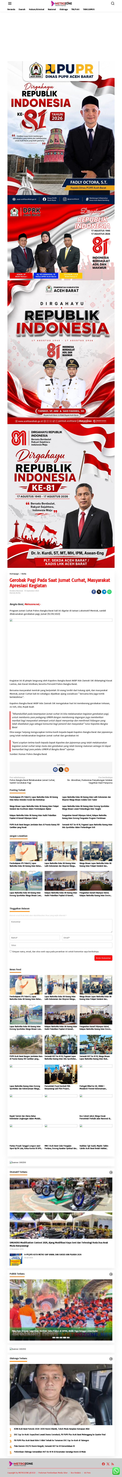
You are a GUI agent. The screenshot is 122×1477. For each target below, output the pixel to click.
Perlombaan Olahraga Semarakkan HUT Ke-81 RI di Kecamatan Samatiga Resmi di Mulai (50, 1451)
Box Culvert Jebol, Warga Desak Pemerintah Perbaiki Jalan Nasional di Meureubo (95, 1117)
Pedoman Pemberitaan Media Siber (53, 1472)
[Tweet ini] (99, 592)
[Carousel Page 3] (61, 1337)
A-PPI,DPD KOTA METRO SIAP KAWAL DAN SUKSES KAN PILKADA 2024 (53, 1254)
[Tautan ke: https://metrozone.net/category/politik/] (111, 1274)
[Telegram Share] (104, 592)
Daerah (12, 593)
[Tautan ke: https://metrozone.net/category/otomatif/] (111, 1172)
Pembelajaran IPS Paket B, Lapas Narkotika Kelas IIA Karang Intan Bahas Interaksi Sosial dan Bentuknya (34, 798)
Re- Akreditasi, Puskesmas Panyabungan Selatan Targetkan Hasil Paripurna (89, 780)
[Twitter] (61, 769)
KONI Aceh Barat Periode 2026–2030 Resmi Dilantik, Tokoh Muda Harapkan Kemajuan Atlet (51, 1429)
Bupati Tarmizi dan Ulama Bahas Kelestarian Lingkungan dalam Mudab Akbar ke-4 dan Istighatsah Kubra (25, 1117)
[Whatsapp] (109, 592)
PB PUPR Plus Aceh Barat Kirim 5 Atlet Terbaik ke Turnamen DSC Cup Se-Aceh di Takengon (51, 1440)
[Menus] (9, 3)
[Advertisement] (61, 36)
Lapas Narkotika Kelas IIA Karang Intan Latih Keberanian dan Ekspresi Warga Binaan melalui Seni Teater (86, 798)
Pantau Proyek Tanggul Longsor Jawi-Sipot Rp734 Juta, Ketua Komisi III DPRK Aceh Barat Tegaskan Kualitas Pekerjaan (26, 1147)
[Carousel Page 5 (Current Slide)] (68, 1337)
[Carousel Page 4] (64, 1337)
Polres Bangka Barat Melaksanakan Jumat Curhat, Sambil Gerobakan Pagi (32, 780)
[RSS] (66, 769)
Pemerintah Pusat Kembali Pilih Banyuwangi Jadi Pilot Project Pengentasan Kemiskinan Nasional (59, 1087)
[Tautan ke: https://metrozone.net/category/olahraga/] (111, 1359)
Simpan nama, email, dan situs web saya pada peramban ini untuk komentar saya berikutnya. (55, 951)
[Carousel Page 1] (53, 1337)
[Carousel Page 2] (57, 1337)
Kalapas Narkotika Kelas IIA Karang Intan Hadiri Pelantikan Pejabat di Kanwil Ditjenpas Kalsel (33, 816)
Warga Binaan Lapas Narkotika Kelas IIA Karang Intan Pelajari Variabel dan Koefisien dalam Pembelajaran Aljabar (34, 807)
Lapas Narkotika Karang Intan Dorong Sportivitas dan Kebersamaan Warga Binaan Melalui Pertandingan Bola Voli (25, 1087)
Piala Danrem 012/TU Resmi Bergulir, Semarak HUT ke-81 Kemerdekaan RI (44, 1446)
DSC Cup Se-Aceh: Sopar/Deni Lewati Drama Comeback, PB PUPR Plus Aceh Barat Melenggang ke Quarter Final (59, 1434)
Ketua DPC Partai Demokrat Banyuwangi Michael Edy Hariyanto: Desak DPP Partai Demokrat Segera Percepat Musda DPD (59, 1329)
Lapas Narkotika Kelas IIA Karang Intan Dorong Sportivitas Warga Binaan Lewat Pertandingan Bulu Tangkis (85, 807)
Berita (18, 593)
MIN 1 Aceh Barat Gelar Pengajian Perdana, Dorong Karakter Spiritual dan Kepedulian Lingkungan (60, 1147)
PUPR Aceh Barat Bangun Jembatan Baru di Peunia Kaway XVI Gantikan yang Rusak (35, 825)
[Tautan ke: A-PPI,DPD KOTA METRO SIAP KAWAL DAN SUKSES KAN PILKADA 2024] (16, 1259)
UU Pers (87, 1472)
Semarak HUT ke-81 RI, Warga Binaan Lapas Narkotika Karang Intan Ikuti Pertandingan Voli (95, 1057)
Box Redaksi (76, 1472)
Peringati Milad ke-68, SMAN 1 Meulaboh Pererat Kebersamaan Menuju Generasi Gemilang (93, 1087)
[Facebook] (55, 769)
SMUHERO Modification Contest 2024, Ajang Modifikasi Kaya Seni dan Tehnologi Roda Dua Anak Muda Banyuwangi (59, 1244)
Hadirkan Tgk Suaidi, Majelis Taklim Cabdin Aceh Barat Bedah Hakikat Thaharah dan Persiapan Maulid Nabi (94, 1147)
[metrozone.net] (61, 3)
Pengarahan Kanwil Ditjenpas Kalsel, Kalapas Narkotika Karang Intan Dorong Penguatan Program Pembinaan (84, 816)
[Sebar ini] (94, 592)
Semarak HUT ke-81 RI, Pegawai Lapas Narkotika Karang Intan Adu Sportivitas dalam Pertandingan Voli (87, 825)
